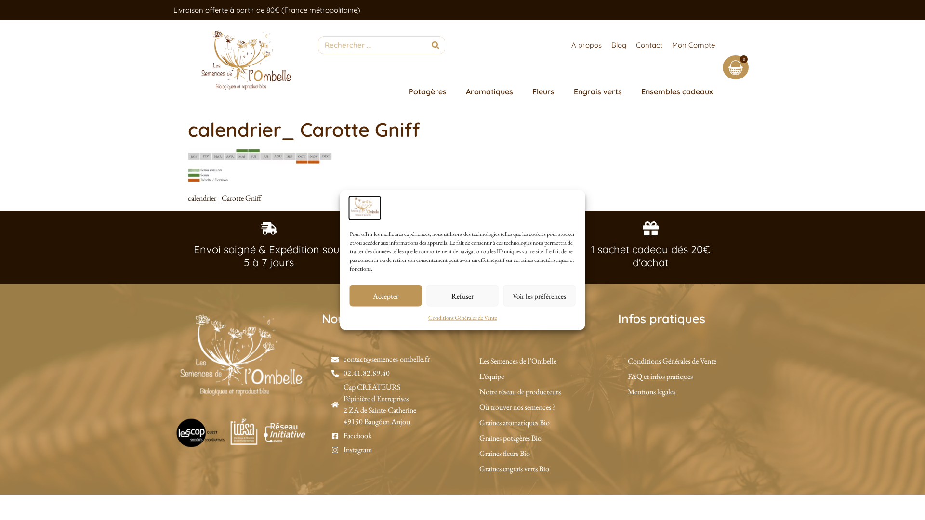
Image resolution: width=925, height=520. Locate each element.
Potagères (428, 91)
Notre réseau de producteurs (520, 392)
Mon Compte (693, 45)
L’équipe (491, 376)
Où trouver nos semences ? (517, 407)
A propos (586, 45)
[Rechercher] (435, 45)
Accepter (385, 295)
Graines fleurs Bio (504, 453)
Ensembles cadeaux (677, 91)
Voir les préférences (539, 295)
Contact (649, 45)
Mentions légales (651, 392)
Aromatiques (489, 91)
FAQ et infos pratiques (660, 376)
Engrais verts (598, 91)
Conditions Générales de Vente (462, 318)
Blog (618, 45)
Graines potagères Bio (510, 438)
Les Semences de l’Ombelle (517, 361)
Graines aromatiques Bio (514, 422)
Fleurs (543, 91)
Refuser (462, 295)
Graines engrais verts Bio (514, 469)
